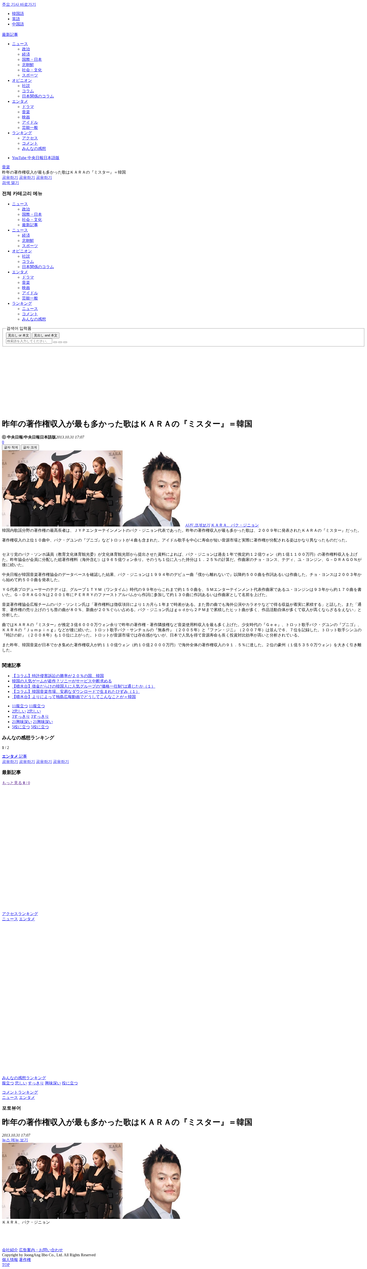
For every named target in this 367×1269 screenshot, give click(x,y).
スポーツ (30, 75)
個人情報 (10, 1260)
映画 (26, 117)
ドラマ (28, 107)
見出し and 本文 (45, 335)
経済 (26, 54)
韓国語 (18, 13)
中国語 (18, 24)
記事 (14, 756)
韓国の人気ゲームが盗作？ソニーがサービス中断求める (62, 681)
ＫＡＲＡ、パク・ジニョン (235, 525)
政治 (26, 49)
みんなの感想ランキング (24, 1078)
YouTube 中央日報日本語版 (35, 158)
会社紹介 (10, 1250)
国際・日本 (32, 59)
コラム (28, 91)
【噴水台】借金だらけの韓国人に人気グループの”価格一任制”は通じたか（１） (83, 686)
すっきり (36, 1083)
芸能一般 (30, 127)
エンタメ (20, 101)
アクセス (30, 138)
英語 (16, 19)
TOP (6, 1265)
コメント (30, 143)
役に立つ (70, 1083)
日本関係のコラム (38, 96)
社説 (26, 86)
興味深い (53, 1083)
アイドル (30, 122)
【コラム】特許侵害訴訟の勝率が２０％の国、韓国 (58, 676)
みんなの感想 (34, 148)
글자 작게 (11, 447)
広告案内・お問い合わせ (41, 1250)
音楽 (26, 112)
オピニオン (22, 80)
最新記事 (10, 34)
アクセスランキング (20, 914)
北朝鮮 (28, 65)
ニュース (20, 44)
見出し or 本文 (18, 335)
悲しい (21, 1083)
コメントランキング (20, 1092)
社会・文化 (32, 70)
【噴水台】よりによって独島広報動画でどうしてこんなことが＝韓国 (74, 697)
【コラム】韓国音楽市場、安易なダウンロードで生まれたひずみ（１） (76, 691)
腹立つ (8, 1083)
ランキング (22, 133)
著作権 (25, 1260)
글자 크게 (30, 447)
